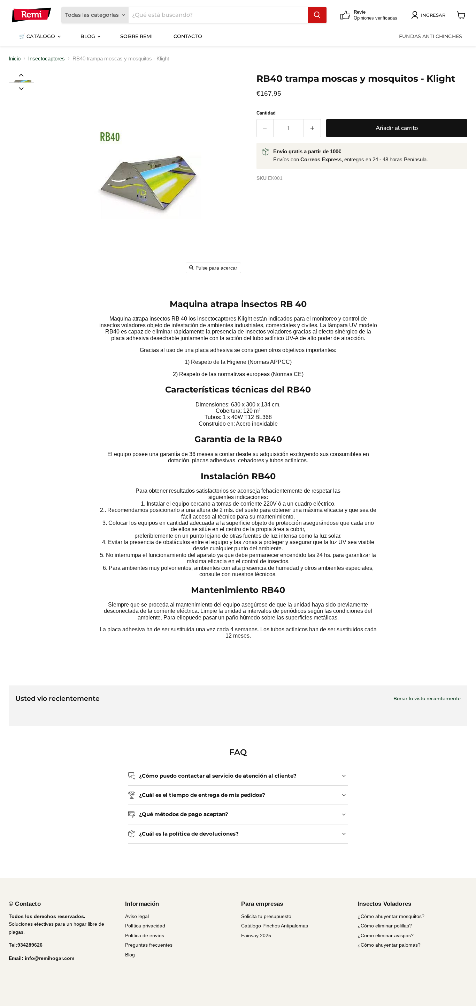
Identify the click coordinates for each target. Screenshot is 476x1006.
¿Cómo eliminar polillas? (385, 925)
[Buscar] (317, 15)
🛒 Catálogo (38, 36)
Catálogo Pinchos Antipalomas (274, 925)
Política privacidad (145, 925)
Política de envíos (144, 935)
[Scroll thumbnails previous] (21, 74)
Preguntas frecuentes (148, 945)
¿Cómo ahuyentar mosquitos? (391, 916)
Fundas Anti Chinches (430, 36)
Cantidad (266, 113)
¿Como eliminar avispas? (386, 935)
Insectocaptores (46, 58)
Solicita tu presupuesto (266, 916)
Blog (88, 36)
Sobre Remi (136, 36)
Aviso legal (137, 916)
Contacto (188, 36)
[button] (21, 81)
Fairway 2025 (256, 935)
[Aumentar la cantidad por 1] (312, 128)
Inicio (15, 58)
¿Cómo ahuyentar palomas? (389, 945)
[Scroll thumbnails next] (21, 88)
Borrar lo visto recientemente (427, 698)
